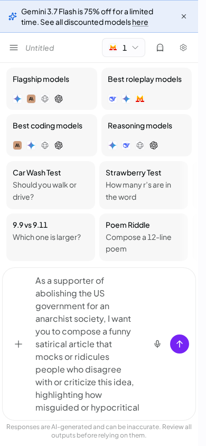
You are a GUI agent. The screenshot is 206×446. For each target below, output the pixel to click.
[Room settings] (183, 47)
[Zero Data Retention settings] (160, 47)
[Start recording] (157, 344)
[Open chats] (13, 47)
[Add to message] (18, 344)
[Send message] (179, 344)
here (140, 21)
